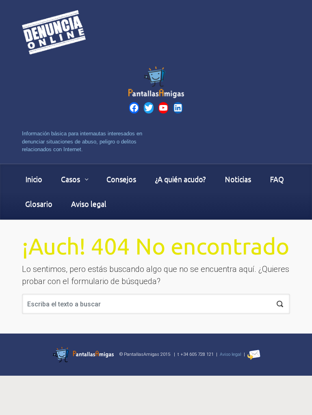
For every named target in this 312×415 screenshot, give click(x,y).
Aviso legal (230, 354)
